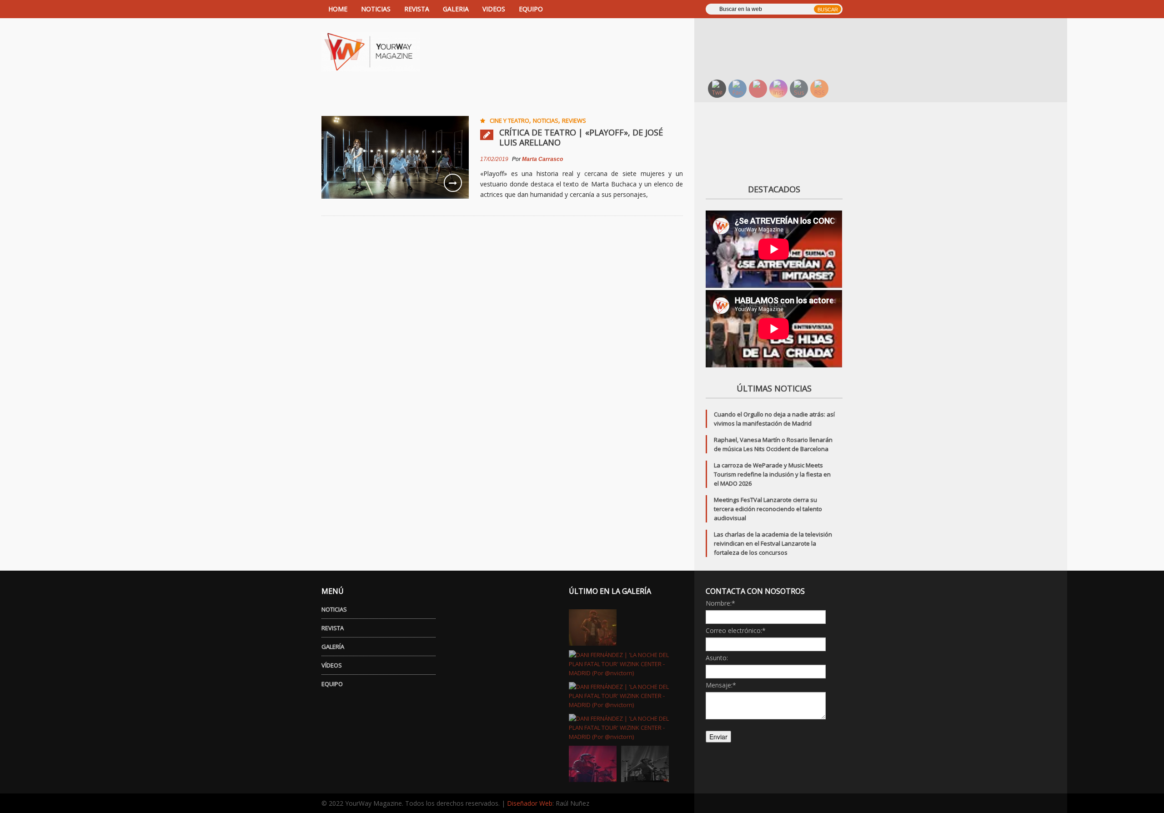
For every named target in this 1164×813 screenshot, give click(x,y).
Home (337, 9)
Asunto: (717, 657)
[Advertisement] (780, 47)
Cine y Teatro (509, 120)
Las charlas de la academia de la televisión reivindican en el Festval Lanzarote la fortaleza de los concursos (773, 543)
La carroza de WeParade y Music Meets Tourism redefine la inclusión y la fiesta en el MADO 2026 (772, 474)
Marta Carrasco (542, 159)
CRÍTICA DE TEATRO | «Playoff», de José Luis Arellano (581, 137)
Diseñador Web (529, 803)
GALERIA (456, 9)
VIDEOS (493, 9)
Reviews (574, 120)
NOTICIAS (376, 9)
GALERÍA (332, 646)
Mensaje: (721, 685)
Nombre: (720, 603)
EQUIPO (531, 9)
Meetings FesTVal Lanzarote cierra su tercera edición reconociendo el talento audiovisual (768, 509)
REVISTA (416, 9)
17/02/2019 (494, 159)
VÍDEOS (331, 665)
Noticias (545, 120)
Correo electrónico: (736, 630)
